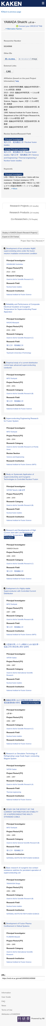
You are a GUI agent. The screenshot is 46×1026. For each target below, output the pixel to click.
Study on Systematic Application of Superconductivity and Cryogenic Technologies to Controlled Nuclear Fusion (21, 476)
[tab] (24, 206)
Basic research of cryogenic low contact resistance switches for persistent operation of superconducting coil (22, 870)
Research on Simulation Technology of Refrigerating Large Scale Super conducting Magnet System (21, 756)
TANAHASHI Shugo (13, 883)
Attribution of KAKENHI (11, 1014)
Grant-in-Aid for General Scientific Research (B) (23, 843)
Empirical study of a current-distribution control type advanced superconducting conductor (21, 365)
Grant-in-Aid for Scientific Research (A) (20, 784)
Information (6, 993)
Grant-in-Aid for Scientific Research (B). (20, 505)
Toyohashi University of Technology (19, 353)
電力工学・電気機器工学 (14, 142)
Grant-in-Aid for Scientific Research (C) (20, 279)
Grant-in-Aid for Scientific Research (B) (20, 393)
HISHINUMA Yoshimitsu (15, 264)
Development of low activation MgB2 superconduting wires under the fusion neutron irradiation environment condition (20, 250)
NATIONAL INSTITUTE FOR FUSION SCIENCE (23, 858)
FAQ (3, 1001)
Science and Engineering (15, 457)
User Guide (6, 997)
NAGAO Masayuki (13, 323)
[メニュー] (43, 3)
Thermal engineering (27, 158)
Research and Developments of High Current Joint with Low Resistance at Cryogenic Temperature (20, 532)
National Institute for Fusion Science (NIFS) (21, 464)
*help (40, 26)
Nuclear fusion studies (13, 161)
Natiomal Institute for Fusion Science (19, 409)
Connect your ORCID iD (28, 26)
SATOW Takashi (12, 490)
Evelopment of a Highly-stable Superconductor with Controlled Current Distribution (20, 590)
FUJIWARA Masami (13, 937)
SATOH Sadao (12, 658)
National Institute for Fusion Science (19, 294)
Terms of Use (7, 1010)
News (4, 1006)
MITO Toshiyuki (12, 378)
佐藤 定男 (21, 490)
